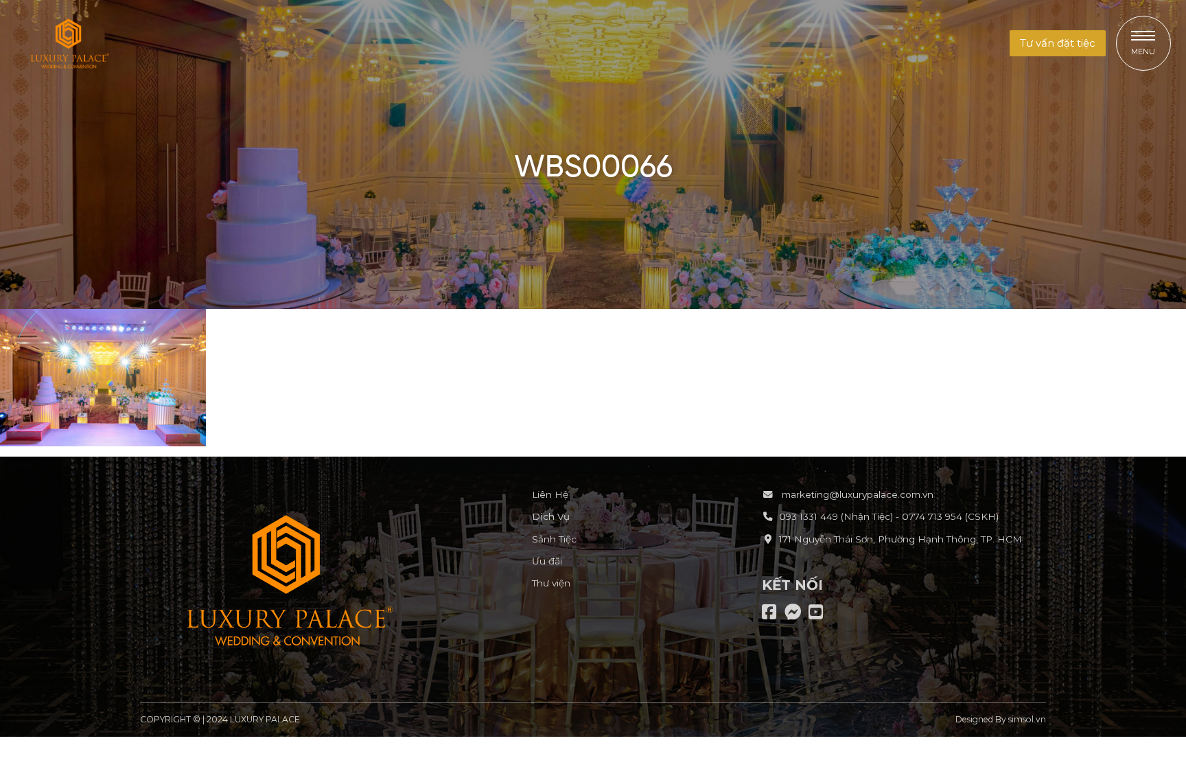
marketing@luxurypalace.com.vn (856, 494)
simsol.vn (1027, 719)
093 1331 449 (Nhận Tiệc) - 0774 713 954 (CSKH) (889, 516)
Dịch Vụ (551, 516)
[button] (1058, 43)
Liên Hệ (550, 494)
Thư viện (551, 582)
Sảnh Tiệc (554, 539)
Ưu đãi (547, 561)
